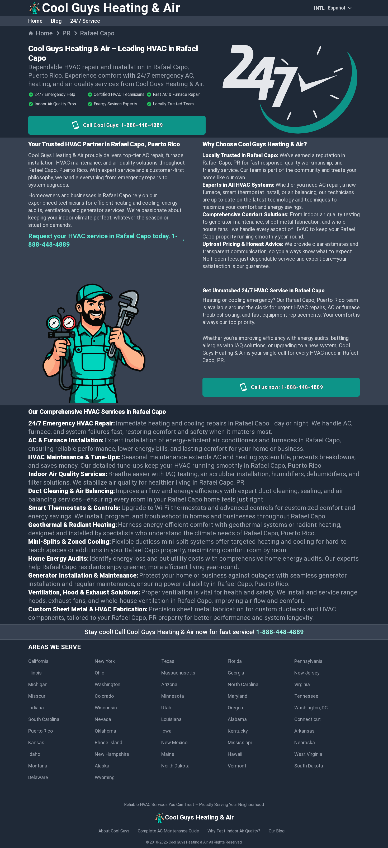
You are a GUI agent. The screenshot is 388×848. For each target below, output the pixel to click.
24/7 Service (85, 21)
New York (105, 661)
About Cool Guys (113, 830)
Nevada (103, 719)
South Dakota (308, 766)
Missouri (37, 696)
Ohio (99, 673)
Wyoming (105, 777)
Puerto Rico (40, 731)
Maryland (237, 696)
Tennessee (306, 696)
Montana (37, 766)
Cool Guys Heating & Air (188, 842)
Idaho (34, 754)
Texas (167, 661)
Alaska (102, 766)
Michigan (38, 684)
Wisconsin (106, 707)
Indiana (36, 707)
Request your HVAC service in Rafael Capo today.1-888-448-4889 (103, 240)
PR (66, 33)
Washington (107, 684)
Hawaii (235, 754)
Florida (235, 661)
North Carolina (243, 684)
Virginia (302, 684)
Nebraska (304, 742)
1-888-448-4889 (280, 632)
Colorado (104, 696)
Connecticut (307, 719)
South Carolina (43, 719)
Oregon (235, 707)
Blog (56, 21)
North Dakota (175, 766)
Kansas (36, 742)
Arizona (169, 684)
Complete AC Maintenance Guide (168, 830)
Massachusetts (178, 673)
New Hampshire (112, 754)
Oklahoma (105, 731)
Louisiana (171, 719)
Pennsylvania (308, 661)
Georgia (236, 673)
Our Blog (277, 830)
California (38, 661)
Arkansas (304, 731)
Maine (167, 754)
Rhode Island (108, 742)
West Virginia (308, 754)
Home (35, 21)
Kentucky (238, 731)
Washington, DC (311, 707)
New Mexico (174, 742)
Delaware (38, 777)
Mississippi (240, 742)
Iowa (166, 731)
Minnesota (172, 696)
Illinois (35, 673)
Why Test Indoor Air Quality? (233, 830)
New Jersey (307, 673)
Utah (166, 707)
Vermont (237, 766)
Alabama (237, 719)
